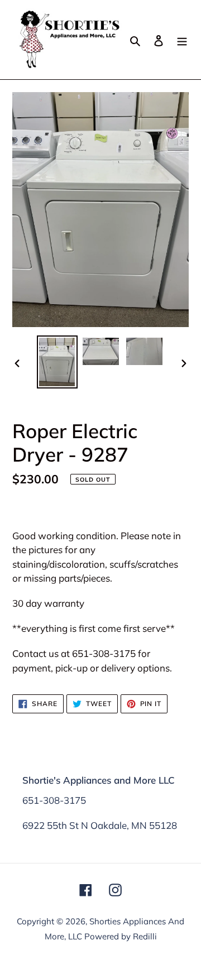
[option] (57, 362)
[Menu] (182, 39)
